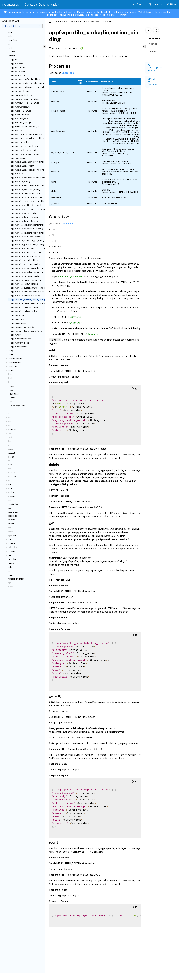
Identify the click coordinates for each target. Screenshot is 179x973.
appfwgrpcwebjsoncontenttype (25, 99)
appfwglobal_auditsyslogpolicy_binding (27, 87)
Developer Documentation (41, 4)
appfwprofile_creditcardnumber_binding (27, 205)
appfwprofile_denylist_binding (24, 217)
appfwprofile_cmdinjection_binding (27, 193)
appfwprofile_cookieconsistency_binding (27, 201)
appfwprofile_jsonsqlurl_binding (25, 260)
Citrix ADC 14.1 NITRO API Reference (84, 22)
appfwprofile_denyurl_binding (24, 221)
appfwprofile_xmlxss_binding (24, 311)
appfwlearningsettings (21, 122)
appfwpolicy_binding (20, 142)
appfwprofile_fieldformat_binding (26, 237)
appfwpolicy (16, 130)
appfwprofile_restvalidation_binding (27, 272)
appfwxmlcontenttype (21, 339)
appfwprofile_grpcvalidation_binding (27, 244)
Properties (68, 223)
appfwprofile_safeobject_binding (26, 276)
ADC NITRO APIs (61, 22)
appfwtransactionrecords (22, 327)
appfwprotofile (17, 315)
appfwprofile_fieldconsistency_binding (27, 233)
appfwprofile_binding (20, 181)
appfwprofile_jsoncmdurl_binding (26, 252)
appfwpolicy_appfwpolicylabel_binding (27, 138)
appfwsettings (17, 319)
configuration (107, 22)
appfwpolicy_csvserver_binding (25, 146)
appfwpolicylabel (19, 158)
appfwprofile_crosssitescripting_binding (27, 209)
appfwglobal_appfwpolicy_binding (26, 79)
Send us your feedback (152, 81)
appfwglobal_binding (20, 91)
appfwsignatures (18, 323)
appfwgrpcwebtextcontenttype (25, 103)
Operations (68, 72)
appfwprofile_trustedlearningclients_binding (27, 288)
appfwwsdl (16, 335)
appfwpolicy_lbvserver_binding (25, 150)
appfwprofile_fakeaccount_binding (27, 229)
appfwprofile (17, 174)
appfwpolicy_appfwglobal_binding (26, 134)
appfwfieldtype (18, 75)
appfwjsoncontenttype (21, 111)
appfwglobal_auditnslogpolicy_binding (27, 83)
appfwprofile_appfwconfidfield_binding (27, 178)
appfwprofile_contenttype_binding (26, 197)
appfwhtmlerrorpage (20, 107)
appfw (14, 59)
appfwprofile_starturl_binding (24, 284)
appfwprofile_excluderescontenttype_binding (27, 225)
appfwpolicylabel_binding (22, 166)
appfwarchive (17, 64)
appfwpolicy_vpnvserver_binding (25, 154)
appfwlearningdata (19, 119)
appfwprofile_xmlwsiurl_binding (25, 307)
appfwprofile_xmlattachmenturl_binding (27, 292)
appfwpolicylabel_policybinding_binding (27, 170)
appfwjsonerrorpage (20, 115)
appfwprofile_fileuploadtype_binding (27, 241)
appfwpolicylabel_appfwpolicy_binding (27, 162)
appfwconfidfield (19, 67)
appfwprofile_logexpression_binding (27, 268)
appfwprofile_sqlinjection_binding (26, 280)
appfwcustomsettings (20, 71)
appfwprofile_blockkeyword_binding (27, 185)
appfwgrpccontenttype (21, 95)
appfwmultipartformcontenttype (25, 126)
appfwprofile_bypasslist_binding (25, 189)
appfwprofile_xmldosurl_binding (25, 296)
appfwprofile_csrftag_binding (24, 213)
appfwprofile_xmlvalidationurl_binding (27, 303)
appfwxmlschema (19, 347)
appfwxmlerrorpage (20, 343)
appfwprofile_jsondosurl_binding (25, 256)
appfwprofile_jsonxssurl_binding (25, 264)
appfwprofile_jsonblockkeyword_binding (27, 248)
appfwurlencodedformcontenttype (26, 331)
